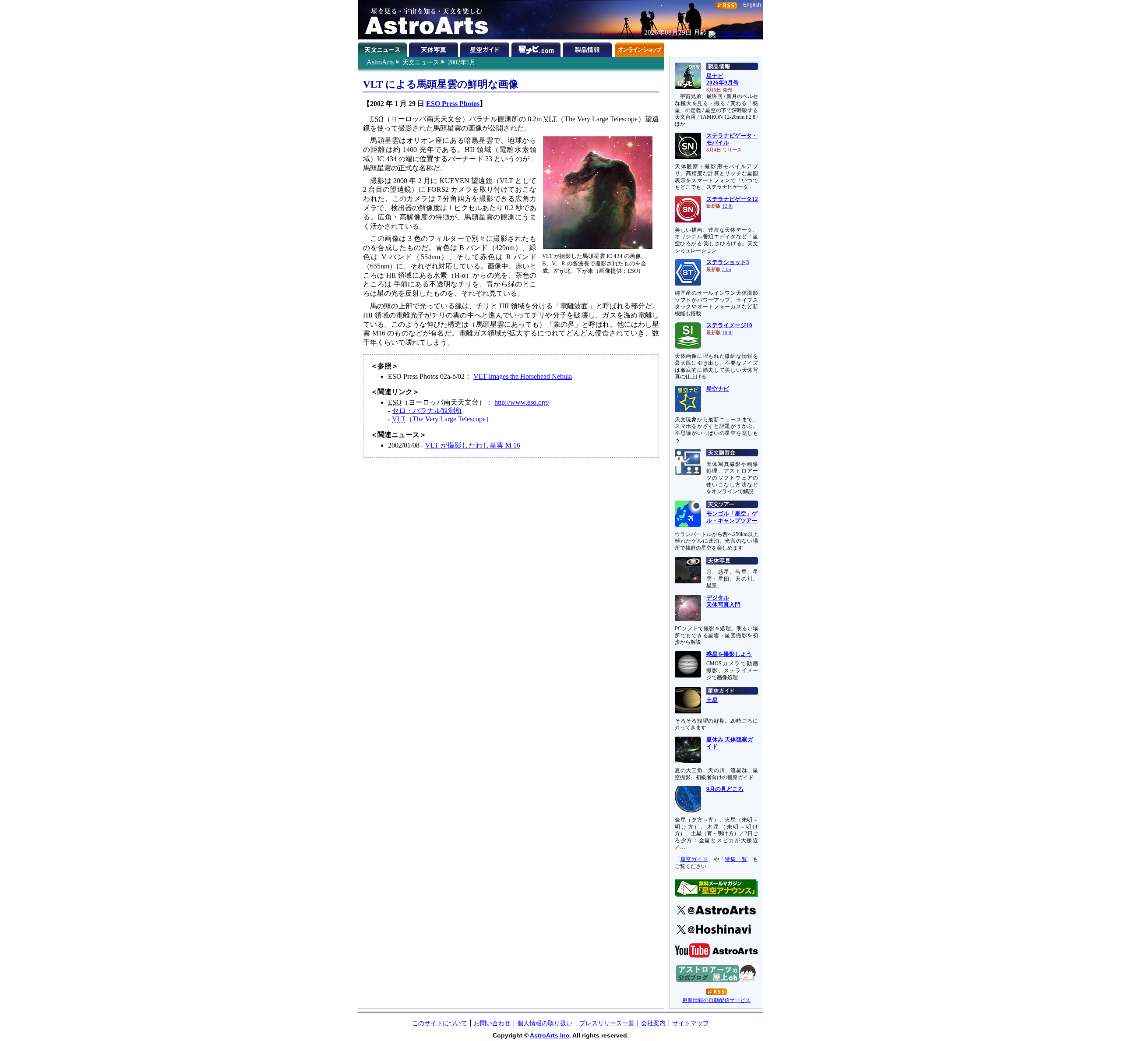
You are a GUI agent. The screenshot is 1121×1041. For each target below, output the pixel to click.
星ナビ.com (537, 48)
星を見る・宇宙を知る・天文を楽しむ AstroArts (423, 19)
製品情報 (588, 48)
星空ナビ (717, 389)
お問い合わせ (492, 1023)
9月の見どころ (725, 789)
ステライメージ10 (729, 325)
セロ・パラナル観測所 (427, 410)
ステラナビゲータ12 (732, 199)
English (752, 5)
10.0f (727, 332)
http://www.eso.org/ (521, 402)
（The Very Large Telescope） (442, 419)
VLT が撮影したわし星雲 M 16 (472, 445)
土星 (712, 700)
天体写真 (434, 48)
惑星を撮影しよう (729, 654)
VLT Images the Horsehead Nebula (522, 376)
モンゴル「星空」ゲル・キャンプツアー (732, 517)
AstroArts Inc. (550, 1035)
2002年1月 (462, 62)
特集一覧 (736, 859)
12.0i (727, 206)
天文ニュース (420, 62)
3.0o (726, 269)
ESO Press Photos (452, 103)
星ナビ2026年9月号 (722, 79)
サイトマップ (690, 1023)
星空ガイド (485, 48)
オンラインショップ (639, 48)
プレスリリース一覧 (607, 1023)
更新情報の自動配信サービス (716, 1000)
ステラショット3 (727, 262)
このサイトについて (439, 1023)
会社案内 (653, 1023)
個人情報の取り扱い (544, 1023)
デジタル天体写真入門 (723, 601)
